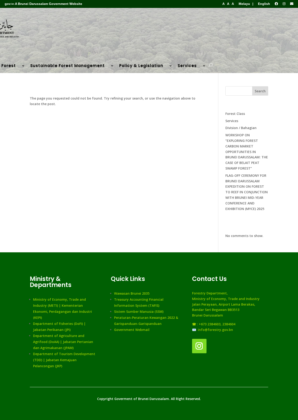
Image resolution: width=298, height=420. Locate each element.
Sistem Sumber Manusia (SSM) (138, 311)
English (264, 4)
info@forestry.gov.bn (215, 329)
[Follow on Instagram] (199, 346)
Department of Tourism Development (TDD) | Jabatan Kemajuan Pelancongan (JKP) (64, 360)
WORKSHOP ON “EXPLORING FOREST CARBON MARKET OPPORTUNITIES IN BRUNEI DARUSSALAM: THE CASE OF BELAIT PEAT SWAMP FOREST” (246, 151)
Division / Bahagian (241, 128)
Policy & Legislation (141, 66)
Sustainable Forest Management (67, 66)
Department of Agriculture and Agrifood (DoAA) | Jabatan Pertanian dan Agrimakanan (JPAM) (63, 341)
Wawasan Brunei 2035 (131, 293)
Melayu (244, 4)
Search (260, 91)
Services (187, 66)
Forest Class (235, 113)
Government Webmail (131, 329)
